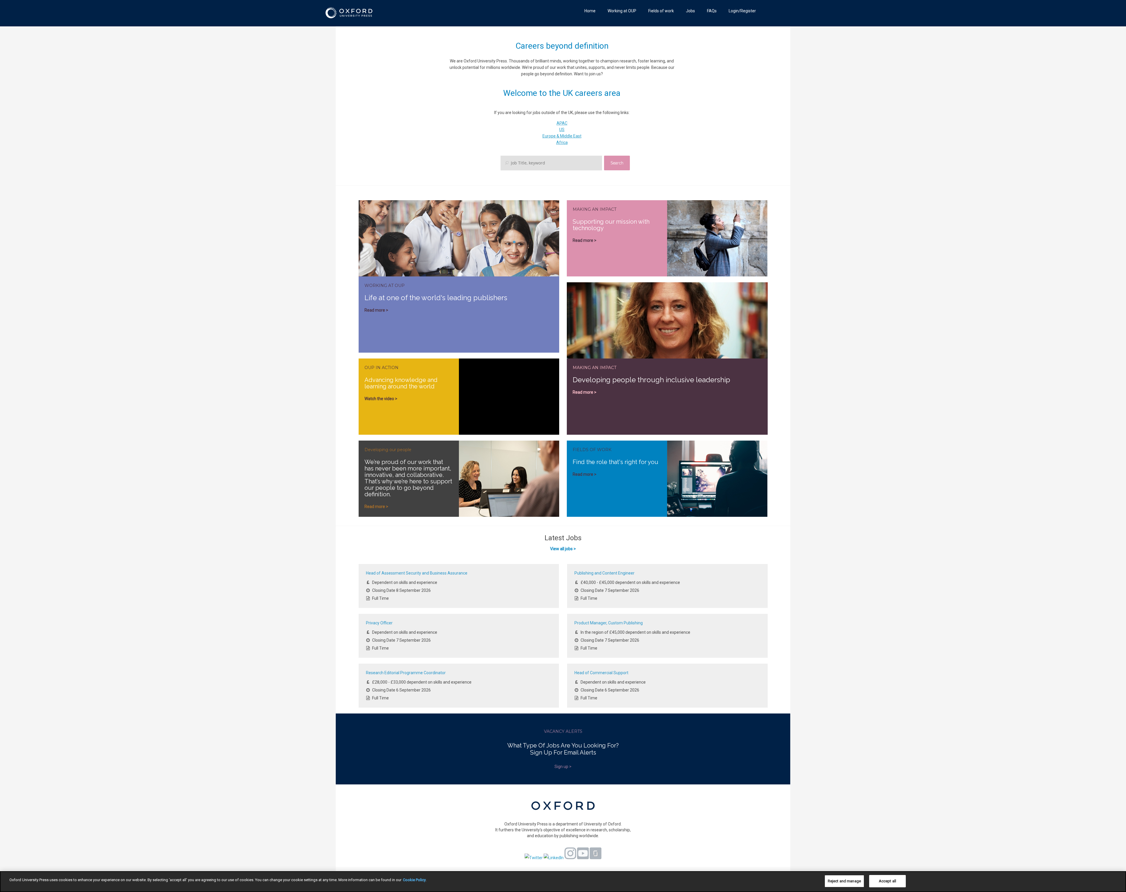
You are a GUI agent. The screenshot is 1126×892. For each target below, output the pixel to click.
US (561, 129)
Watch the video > (380, 398)
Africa (562, 142)
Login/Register (742, 11)
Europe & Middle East (561, 136)
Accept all (887, 881)
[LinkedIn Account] (554, 857)
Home (590, 11)
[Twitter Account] (534, 857)
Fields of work (661, 11)
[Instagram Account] (570, 857)
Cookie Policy (414, 880)
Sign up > (563, 766)
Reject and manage (844, 881)
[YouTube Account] (583, 857)
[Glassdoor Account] (595, 857)
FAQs (712, 11)
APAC (562, 123)
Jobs (690, 11)
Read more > (376, 310)
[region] (563, 881)
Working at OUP (622, 11)
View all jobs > (563, 548)
